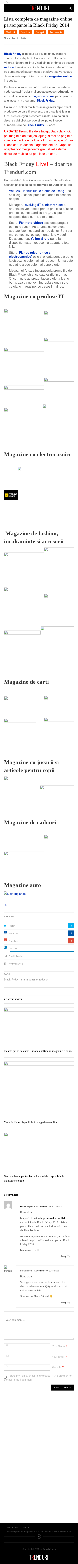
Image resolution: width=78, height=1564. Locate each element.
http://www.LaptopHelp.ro (54, 1218)
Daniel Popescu (27, 1206)
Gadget (40, 32)
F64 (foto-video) (31, 222)
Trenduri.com (49, 1548)
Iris (5, 905)
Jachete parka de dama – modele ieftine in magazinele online (38, 1051)
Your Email (58, 1356)
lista (22, 979)
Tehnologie (56, 32)
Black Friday (11, 979)
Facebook (14, 933)
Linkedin (13, 948)
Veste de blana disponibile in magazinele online (30, 1122)
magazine (32, 979)
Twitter (11, 925)
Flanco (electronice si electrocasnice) (30, 254)
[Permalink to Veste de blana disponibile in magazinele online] (39, 1090)
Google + (13, 940)
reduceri (43, 979)
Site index (39, 1536)
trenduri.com (39, 1557)
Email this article (16, 956)
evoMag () (44, 204)
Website (56, 1367)
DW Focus (39, 8)
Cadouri (10, 32)
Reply (63, 1256)
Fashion (25, 32)
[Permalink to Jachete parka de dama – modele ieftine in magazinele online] (39, 1027)
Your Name (58, 1346)
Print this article (15, 963)
